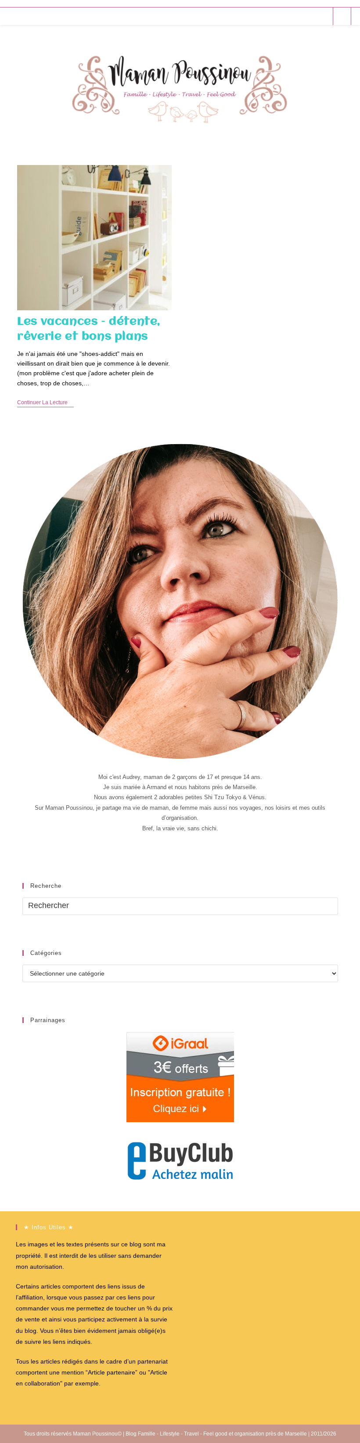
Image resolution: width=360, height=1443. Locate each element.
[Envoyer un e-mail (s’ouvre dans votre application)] (322, 16)
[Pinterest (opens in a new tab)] (299, 16)
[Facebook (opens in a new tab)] (287, 16)
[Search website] (342, 17)
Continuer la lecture (45, 403)
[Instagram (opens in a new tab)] (311, 16)
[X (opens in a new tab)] (275, 16)
